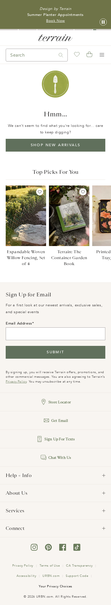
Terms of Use (50, 565)
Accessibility (26, 576)
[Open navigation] (102, 55)
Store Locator (59, 402)
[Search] (60, 55)
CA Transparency (79, 565)
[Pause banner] (103, 22)
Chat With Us (59, 457)
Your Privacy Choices (55, 586)
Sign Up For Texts (59, 439)
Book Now (55, 20)
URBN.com (50, 576)
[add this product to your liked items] (39, 191)
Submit (55, 352)
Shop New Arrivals (56, 145)
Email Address (19, 323)
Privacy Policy (16, 381)
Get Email (59, 420)
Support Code (77, 576)
